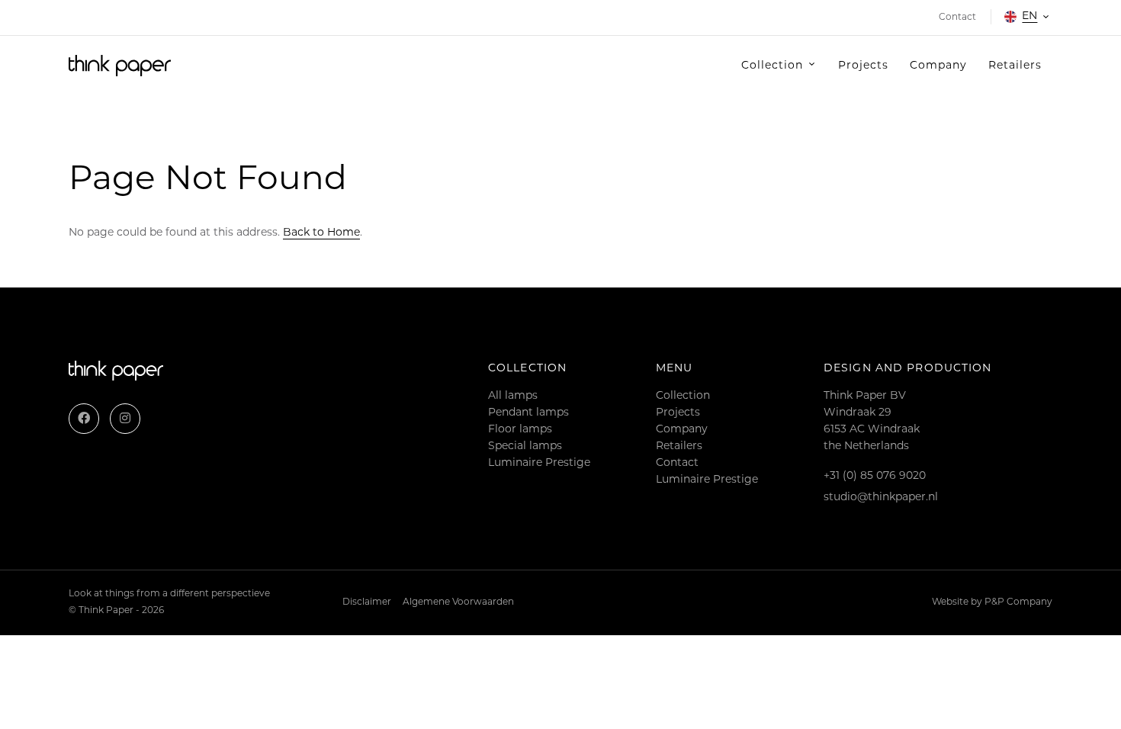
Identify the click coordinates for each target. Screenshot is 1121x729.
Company (682, 429)
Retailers (679, 446)
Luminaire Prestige (539, 463)
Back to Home (321, 233)
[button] (779, 66)
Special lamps (525, 446)
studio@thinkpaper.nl (881, 497)
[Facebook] (84, 418)
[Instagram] (125, 418)
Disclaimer (366, 602)
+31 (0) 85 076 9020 (875, 476)
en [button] (1029, 16)
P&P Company (1018, 602)
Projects (678, 413)
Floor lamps (520, 429)
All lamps (513, 396)
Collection (683, 396)
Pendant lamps (528, 413)
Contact (677, 463)
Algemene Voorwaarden (458, 602)
